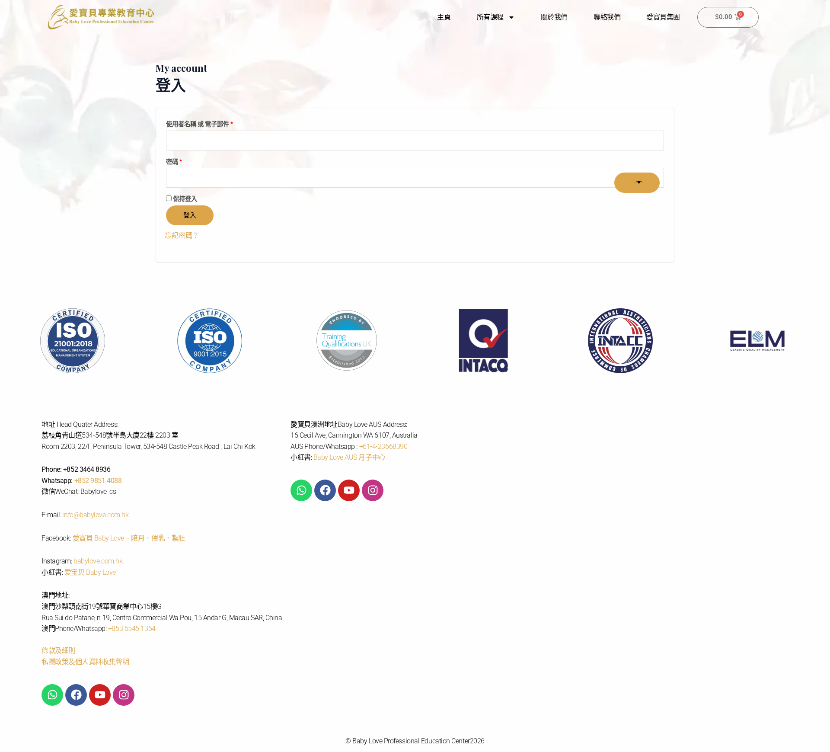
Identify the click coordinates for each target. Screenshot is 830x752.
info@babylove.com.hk (95, 515)
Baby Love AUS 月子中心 (349, 457)
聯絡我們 (607, 17)
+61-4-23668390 (383, 446)
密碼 (177, 161)
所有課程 (490, 17)
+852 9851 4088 (98, 481)
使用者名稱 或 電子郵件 (202, 123)
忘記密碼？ (182, 235)
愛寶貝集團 (663, 17)
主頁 (443, 17)
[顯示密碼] (636, 183)
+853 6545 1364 (132, 628)
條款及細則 (58, 650)
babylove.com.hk (97, 561)
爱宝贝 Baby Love (90, 572)
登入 (189, 215)
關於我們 (554, 17)
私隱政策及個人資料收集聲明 (85, 662)
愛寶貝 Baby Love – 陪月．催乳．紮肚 (129, 538)
